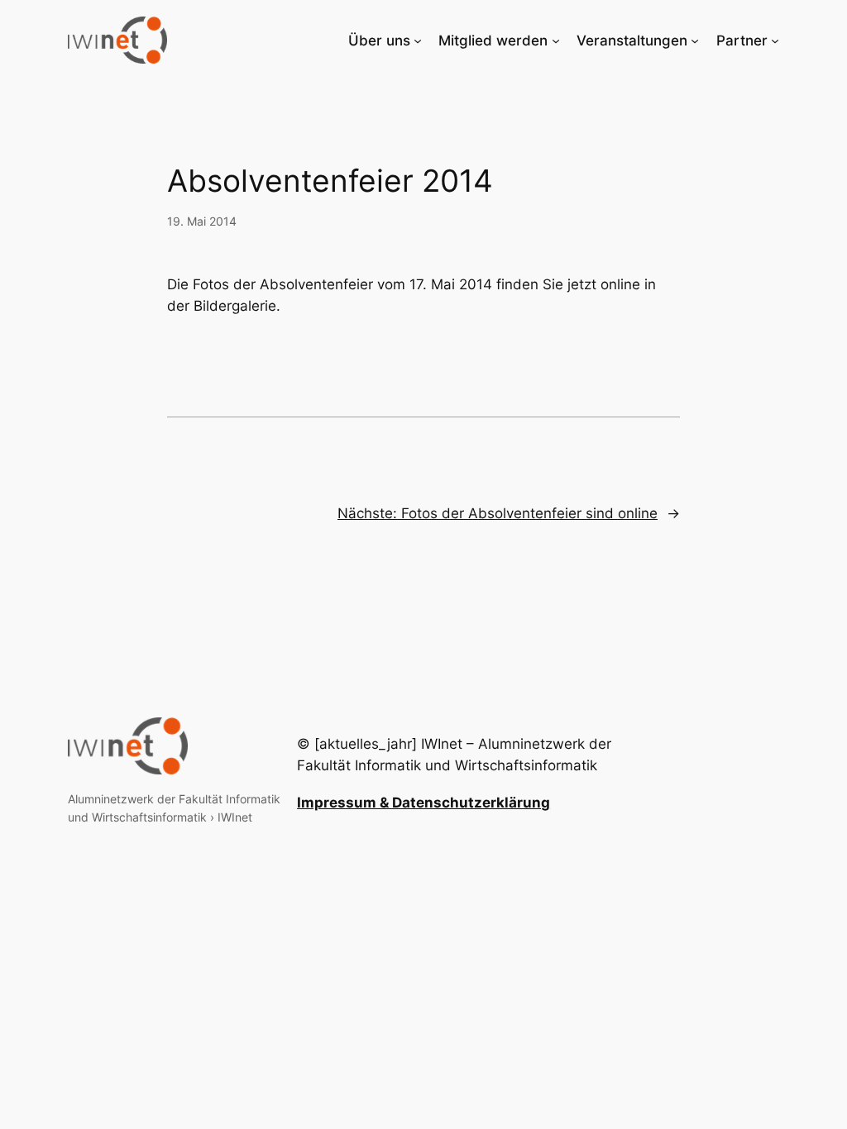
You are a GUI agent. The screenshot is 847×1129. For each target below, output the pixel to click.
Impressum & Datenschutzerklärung (423, 802)
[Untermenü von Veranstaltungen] (695, 40)
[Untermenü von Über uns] (418, 40)
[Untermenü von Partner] (775, 40)
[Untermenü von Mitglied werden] (556, 40)
